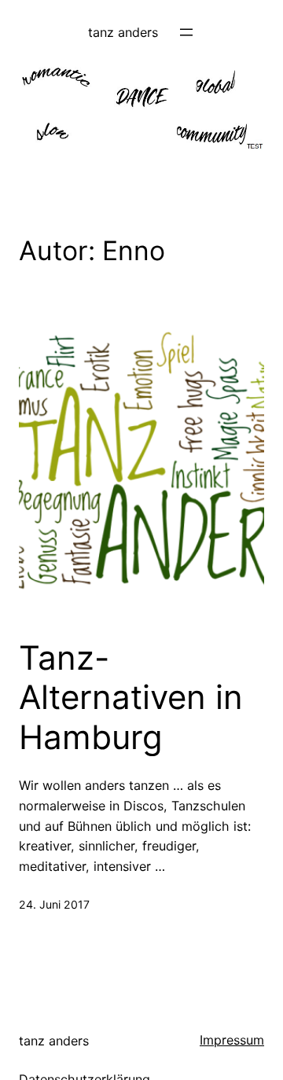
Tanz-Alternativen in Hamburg (131, 697)
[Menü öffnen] (186, 32)
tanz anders (123, 32)
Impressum (232, 1040)
